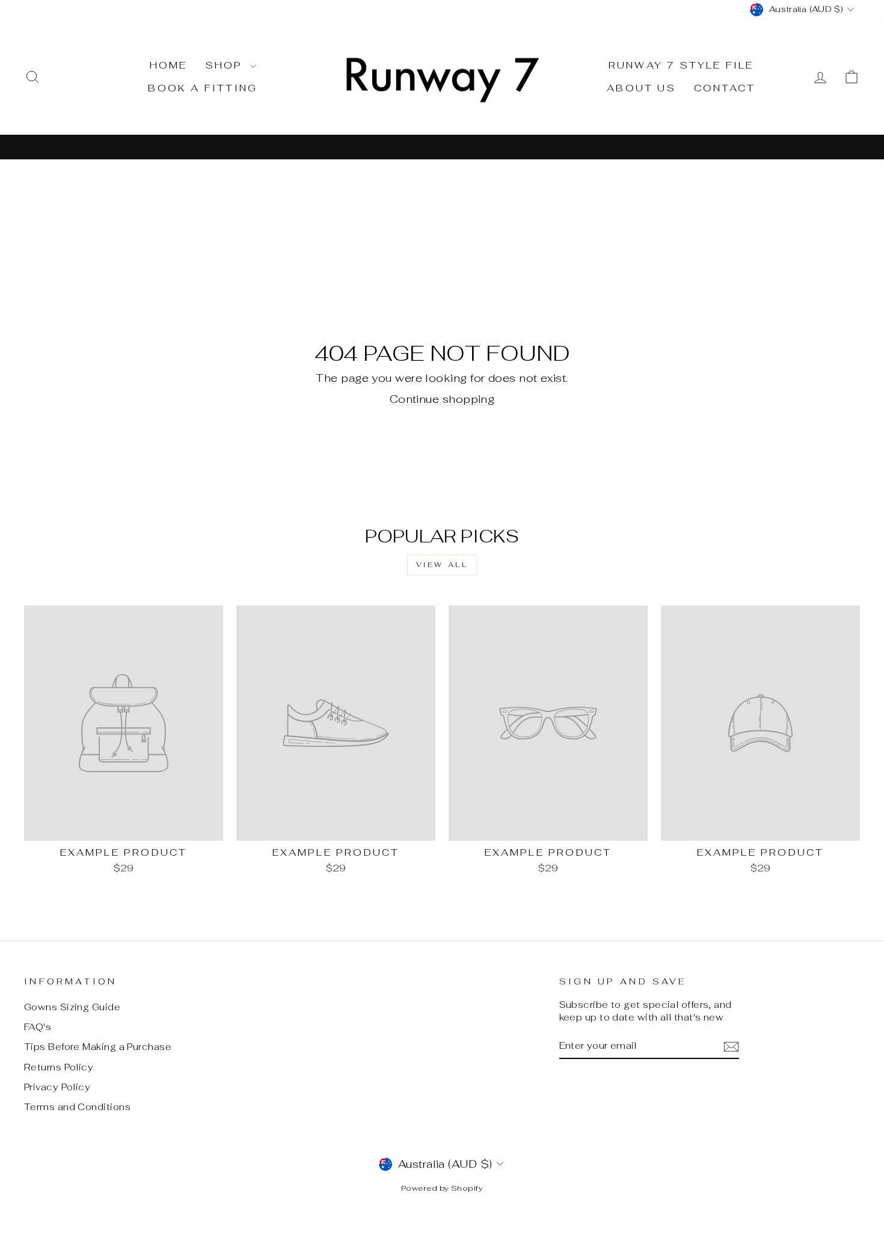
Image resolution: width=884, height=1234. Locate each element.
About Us (641, 88)
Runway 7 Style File (681, 65)
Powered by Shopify (442, 1188)
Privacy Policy (57, 1087)
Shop (226, 65)
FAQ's (37, 1027)
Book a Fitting (202, 88)
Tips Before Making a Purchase (97, 1046)
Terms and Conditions (77, 1107)
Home (169, 65)
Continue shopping (442, 399)
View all (442, 564)
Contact (724, 88)
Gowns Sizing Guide (72, 1007)
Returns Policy (58, 1067)
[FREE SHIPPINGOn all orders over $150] (442, 146)
